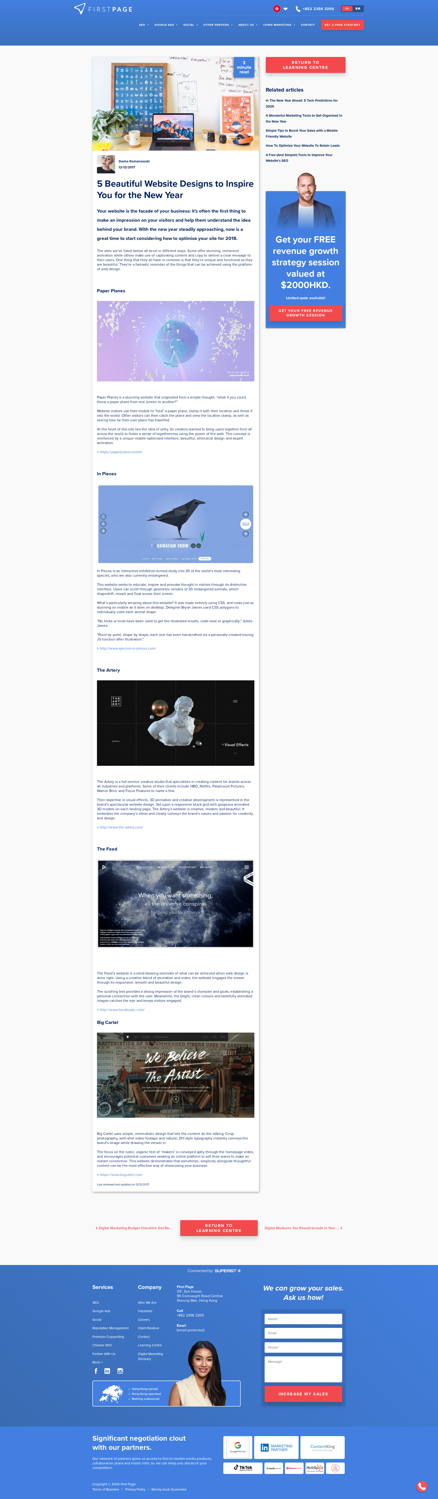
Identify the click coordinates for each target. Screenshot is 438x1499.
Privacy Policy (135, 1489)
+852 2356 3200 (190, 1315)
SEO (142, 25)
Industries (145, 1311)
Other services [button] (216, 25)
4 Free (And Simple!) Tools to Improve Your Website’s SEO (299, 157)
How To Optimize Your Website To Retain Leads (303, 145)
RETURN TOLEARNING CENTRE (305, 64)
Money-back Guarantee (168, 1489)
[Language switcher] (281, 9)
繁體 (357, 8)
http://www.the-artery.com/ (121, 827)
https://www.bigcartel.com (121, 1174)
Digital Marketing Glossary (150, 1356)
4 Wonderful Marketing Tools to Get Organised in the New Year (304, 118)
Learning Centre (150, 1345)
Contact (308, 25)
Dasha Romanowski (134, 161)
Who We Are (147, 1302)
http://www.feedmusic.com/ (122, 1009)
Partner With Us (103, 1353)
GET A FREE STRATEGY (343, 25)
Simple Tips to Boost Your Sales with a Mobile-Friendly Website (302, 133)
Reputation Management (110, 1328)
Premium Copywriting (108, 1336)
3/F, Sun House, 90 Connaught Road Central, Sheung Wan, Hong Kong (200, 1296)
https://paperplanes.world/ (121, 452)
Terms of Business (105, 1489)
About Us (246, 25)
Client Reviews (148, 1328)
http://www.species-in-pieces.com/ (128, 648)
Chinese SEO (102, 1345)
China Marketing (277, 25)
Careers (144, 1319)
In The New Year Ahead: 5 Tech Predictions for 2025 (302, 103)
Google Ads (164, 25)
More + (97, 1362)
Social (188, 25)
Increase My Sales (303, 1394)
